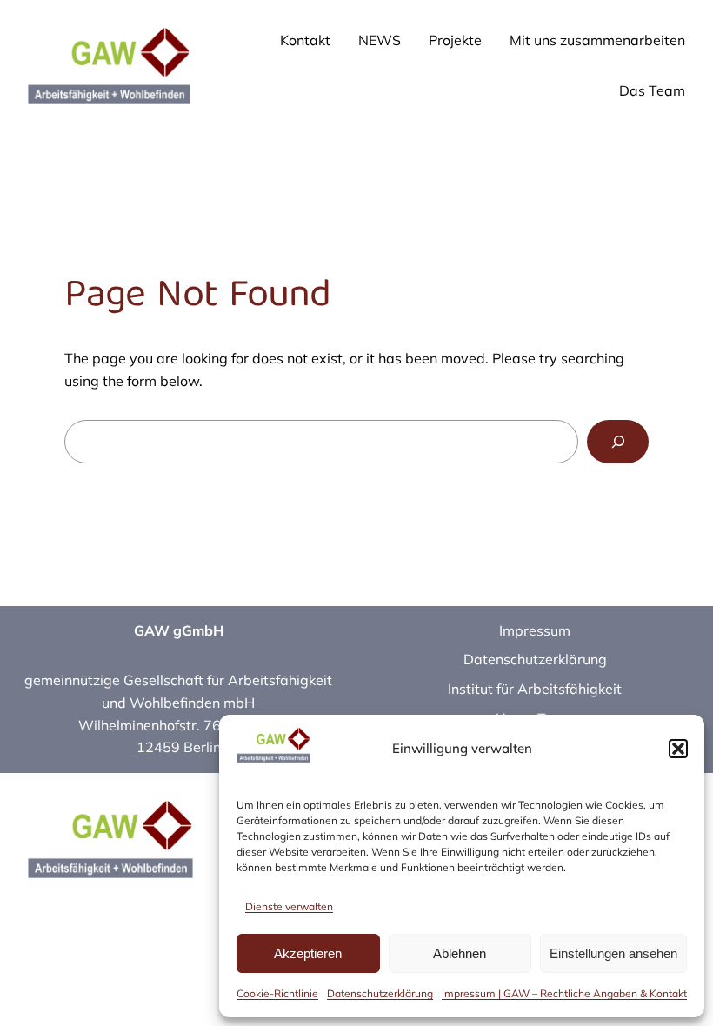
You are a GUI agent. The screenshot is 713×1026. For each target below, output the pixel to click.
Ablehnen (459, 953)
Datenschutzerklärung (380, 993)
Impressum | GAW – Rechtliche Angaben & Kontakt (564, 993)
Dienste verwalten (289, 906)
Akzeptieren (308, 953)
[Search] (618, 441)
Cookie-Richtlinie (277, 993)
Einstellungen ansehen (613, 953)
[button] (678, 748)
